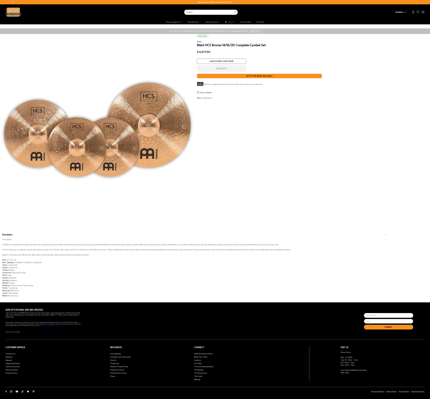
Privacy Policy (56, 325)
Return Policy (392, 391)
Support (9, 357)
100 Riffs (198, 363)
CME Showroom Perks (203, 354)
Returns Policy (12, 370)
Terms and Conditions (46, 325)
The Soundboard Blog (203, 366)
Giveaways (198, 370)
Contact (399, 12)
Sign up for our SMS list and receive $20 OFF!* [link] (215, 2)
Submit (388, 327)
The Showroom (200, 373)
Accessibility (115, 354)
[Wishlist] (417, 11)
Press (112, 376)
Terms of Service (13, 366)
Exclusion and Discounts (120, 357)
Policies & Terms (117, 370)
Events (113, 360)
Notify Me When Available (259, 76)
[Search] (235, 12)
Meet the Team (200, 357)
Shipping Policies (13, 363)
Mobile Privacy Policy (119, 366)
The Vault (198, 376)
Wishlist (197, 379)
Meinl (199, 41)
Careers (197, 360)
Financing (114, 363)
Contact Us (10, 354)
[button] (194, 234)
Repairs (9, 360)
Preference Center (118, 373)
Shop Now (255, 31)
